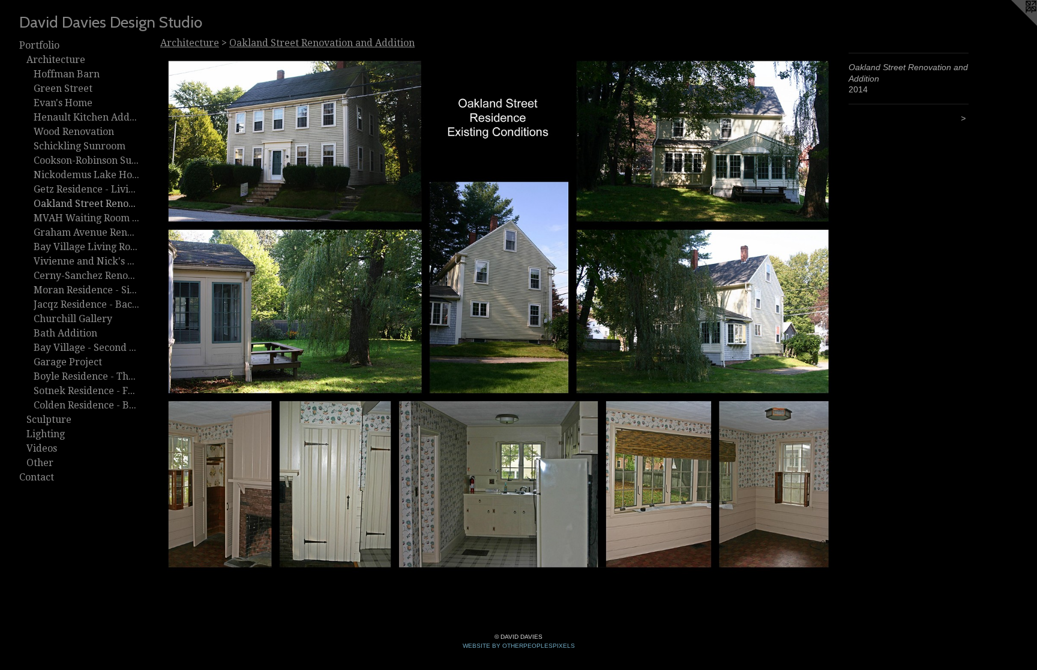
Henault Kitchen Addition (86, 117)
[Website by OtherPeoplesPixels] (1013, 24)
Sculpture (48, 419)
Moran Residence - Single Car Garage (86, 290)
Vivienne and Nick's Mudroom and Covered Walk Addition (86, 261)
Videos (41, 448)
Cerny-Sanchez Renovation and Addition (86, 275)
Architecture (55, 59)
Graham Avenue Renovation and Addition (86, 232)
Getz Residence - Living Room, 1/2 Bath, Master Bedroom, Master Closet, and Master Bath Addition (86, 189)
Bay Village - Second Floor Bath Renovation (86, 347)
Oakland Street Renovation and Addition (86, 203)
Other (39, 462)
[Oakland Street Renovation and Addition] (498, 314)
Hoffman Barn (67, 74)
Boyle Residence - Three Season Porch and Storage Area (86, 376)
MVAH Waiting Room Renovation (86, 218)
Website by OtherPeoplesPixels (519, 645)
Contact (36, 477)
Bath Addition (65, 333)
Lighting (45, 434)
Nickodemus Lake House (86, 175)
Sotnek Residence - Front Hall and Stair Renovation (86, 390)
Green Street (63, 88)
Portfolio (39, 45)
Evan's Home (63, 103)
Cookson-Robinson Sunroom (86, 160)
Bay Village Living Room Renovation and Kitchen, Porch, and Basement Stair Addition (86, 247)
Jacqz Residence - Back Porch (86, 304)
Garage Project (68, 362)
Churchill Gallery (73, 319)
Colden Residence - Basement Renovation (86, 405)
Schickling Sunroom (79, 146)
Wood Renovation (74, 131)
